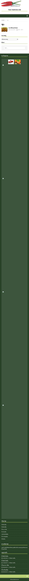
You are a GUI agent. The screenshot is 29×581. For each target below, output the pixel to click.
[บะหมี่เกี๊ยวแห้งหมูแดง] (18, 62)
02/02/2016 (12, 29)
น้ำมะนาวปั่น (4, 529)
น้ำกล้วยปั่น (3, 532)
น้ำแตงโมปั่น (4, 549)
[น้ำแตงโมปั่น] (11, 62)
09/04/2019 (5, 567)
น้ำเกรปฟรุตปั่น (4, 536)
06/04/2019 (5, 571)
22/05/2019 (5, 558)
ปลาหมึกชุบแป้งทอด (13, 28)
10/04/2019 (5, 562)
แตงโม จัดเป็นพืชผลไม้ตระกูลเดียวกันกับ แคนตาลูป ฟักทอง (13, 547)
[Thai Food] (11, 6)
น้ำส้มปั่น (3, 539)
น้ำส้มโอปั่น (3, 524)
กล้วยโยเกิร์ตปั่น (4, 534)
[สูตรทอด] (4, 29)
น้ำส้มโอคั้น (3, 527)
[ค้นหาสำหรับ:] (14, 48)
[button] (27, 16)
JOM (19, 29)
